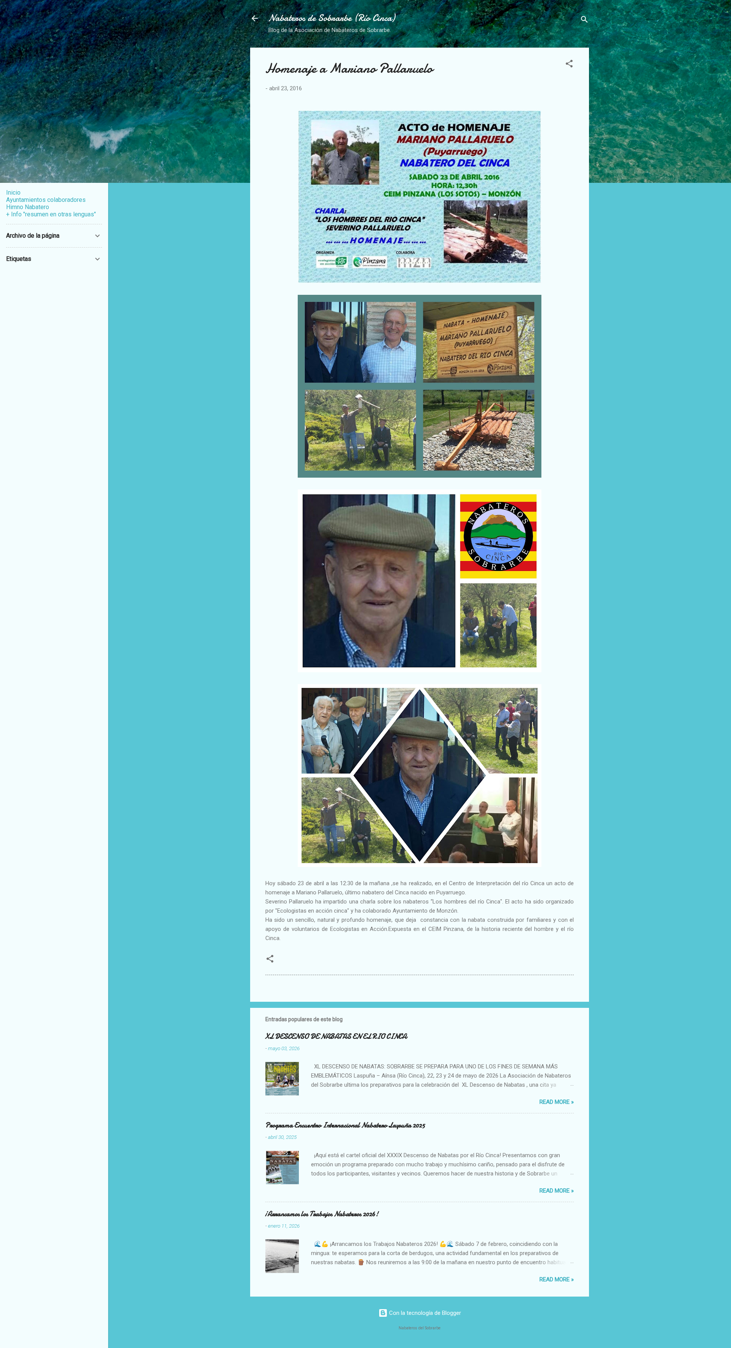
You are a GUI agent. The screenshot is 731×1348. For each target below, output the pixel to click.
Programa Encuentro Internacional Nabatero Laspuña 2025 (345, 1125)
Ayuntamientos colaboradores (46, 199)
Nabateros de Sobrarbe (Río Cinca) (331, 18)
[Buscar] (584, 20)
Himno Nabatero (27, 207)
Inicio (13, 192)
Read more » (556, 1102)
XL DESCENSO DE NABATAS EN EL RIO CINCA (336, 1036)
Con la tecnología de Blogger (424, 1313)
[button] (569, 65)
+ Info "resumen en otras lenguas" (51, 214)
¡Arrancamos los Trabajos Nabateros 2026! (321, 1214)
